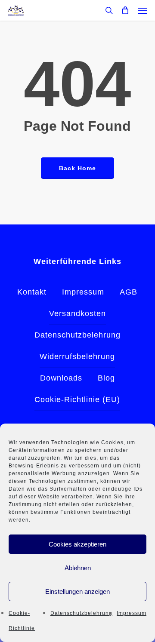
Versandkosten (77, 313)
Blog (106, 378)
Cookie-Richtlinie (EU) (77, 399)
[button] (142, 10)
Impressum (131, 613)
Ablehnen (78, 567)
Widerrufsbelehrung (77, 356)
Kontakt (31, 292)
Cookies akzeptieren (77, 544)
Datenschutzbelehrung (81, 613)
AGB (128, 292)
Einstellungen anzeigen (77, 591)
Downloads (61, 378)
